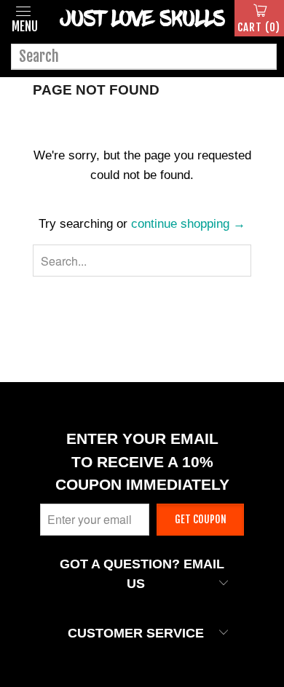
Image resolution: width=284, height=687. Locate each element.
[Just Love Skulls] (142, 18)
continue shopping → (188, 224)
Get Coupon (200, 519)
